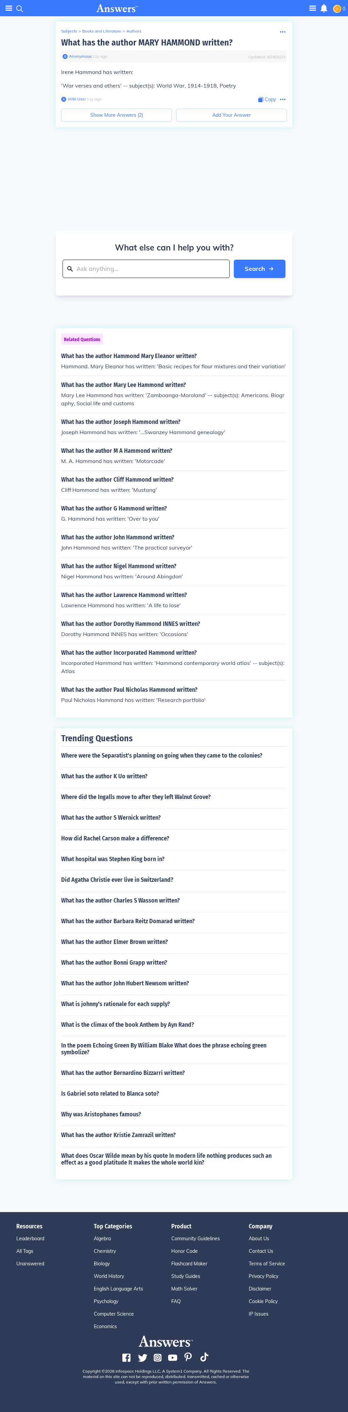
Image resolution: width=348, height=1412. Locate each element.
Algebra (102, 1239)
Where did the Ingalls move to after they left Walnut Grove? (136, 797)
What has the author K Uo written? (104, 776)
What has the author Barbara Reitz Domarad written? (128, 921)
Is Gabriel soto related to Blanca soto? (110, 1093)
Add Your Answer (231, 115)
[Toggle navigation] (8, 8)
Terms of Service (267, 1264)
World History (109, 1276)
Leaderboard (30, 1239)
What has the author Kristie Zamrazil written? (118, 1135)
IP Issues (258, 1314)
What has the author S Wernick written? (111, 817)
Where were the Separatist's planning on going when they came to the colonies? (161, 755)
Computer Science (114, 1314)
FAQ (176, 1301)
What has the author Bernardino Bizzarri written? (123, 1073)
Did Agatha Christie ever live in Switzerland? (117, 880)
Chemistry (105, 1251)
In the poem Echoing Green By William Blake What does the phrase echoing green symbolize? (163, 1049)
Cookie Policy (263, 1301)
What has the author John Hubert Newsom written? (125, 983)
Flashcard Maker (189, 1264)
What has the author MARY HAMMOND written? (146, 42)
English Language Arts (118, 1289)
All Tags (24, 1251)
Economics (105, 1326)
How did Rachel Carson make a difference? (115, 838)
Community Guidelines (195, 1239)
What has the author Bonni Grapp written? (114, 962)
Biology (102, 1264)
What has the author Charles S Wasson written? (120, 900)
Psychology (106, 1301)
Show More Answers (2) (116, 115)
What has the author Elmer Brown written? (114, 942)
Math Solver (184, 1289)
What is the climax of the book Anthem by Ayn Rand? (127, 1024)
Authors (133, 31)
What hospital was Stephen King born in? (112, 859)
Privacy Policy (263, 1276)
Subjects (69, 31)
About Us (259, 1239)
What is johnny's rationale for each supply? (115, 1004)
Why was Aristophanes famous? (101, 1114)
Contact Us (261, 1251)
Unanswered (30, 1264)
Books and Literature (101, 31)
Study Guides (185, 1276)
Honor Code (184, 1251)
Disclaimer (260, 1289)
